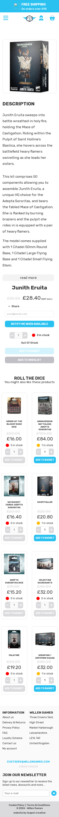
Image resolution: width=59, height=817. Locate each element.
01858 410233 (28, 766)
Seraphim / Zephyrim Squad (45, 656)
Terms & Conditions (38, 805)
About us (8, 717)
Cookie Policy (16, 805)
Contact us (9, 743)
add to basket (45, 460)
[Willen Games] (29, 18)
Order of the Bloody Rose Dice (14, 424)
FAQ (4, 732)
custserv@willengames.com (28, 761)
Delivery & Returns (13, 722)
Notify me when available (29, 323)
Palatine (14, 655)
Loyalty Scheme (12, 738)
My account (9, 748)
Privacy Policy (11, 727)
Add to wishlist (29, 359)
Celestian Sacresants (45, 581)
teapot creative (36, 812)
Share (15, 306)
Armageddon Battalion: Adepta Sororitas (44, 425)
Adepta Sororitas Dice (14, 581)
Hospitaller (44, 502)
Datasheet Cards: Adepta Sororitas (14, 505)
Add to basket (29, 350)
